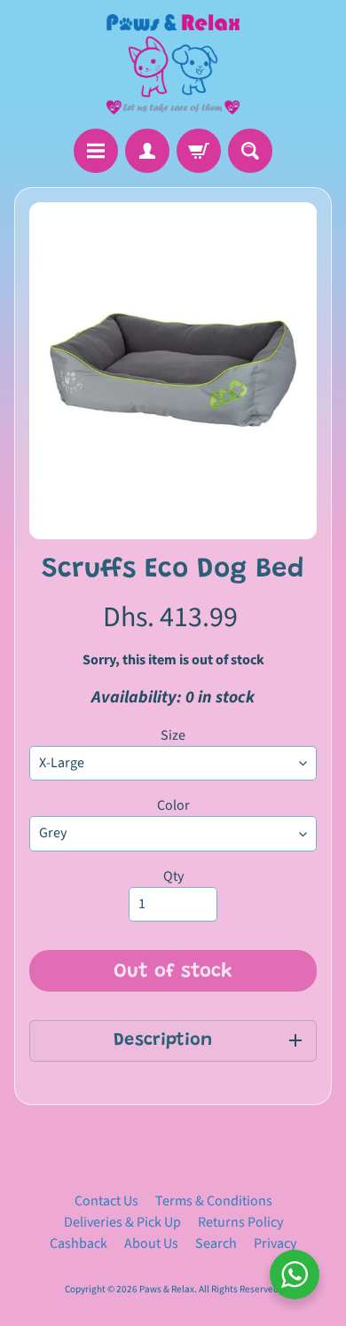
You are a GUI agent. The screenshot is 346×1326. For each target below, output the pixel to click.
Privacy (275, 1243)
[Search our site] (250, 151)
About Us (151, 1243)
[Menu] (96, 151)
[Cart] (199, 151)
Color (173, 805)
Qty (173, 876)
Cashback (78, 1243)
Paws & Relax (166, 1289)
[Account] (147, 151)
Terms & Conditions (213, 1201)
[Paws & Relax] (173, 64)
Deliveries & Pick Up (122, 1222)
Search (216, 1243)
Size (173, 735)
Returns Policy (240, 1222)
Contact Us (106, 1201)
